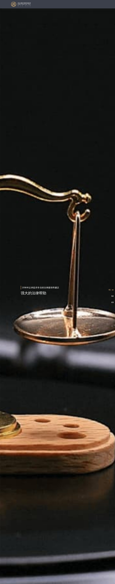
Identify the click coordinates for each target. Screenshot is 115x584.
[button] (111, 289)
